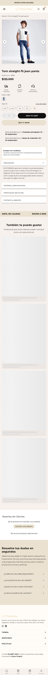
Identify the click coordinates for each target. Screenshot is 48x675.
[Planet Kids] (24, 9)
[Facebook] (6, 626)
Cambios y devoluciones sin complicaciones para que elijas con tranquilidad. (22, 153)
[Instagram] (3, 626)
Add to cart (32, 116)
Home (4, 16)
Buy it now (24, 123)
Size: (4, 104)
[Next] (43, 42)
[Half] (4, 99)
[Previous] (5, 42)
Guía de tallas (41, 104)
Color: (6, 95)
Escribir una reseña (24, 526)
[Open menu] (4, 9)
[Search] (38, 9)
